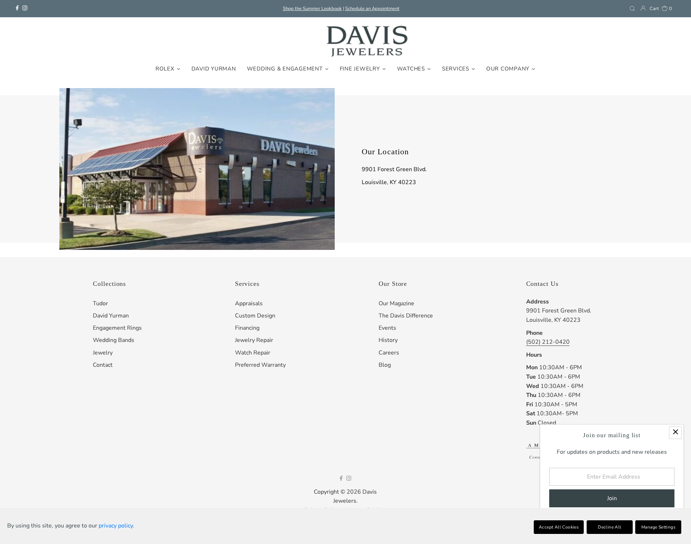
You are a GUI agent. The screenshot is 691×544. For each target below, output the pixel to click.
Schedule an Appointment (372, 8)
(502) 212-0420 (548, 342)
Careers (389, 353)
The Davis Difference (406, 316)
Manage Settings (658, 527)
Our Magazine (396, 303)
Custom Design (255, 316)
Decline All (609, 527)
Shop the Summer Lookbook (312, 8)
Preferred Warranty (260, 365)
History (388, 340)
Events (387, 328)
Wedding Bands (113, 340)
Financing (247, 328)
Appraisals (249, 303)
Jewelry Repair (254, 340)
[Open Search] (632, 8)
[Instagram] (25, 8)
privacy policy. (116, 526)
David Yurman (111, 316)
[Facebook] (17, 8)
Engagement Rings (117, 328)
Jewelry (103, 353)
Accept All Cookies (559, 527)
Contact (103, 365)
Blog (385, 365)
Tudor (100, 303)
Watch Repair (252, 353)
